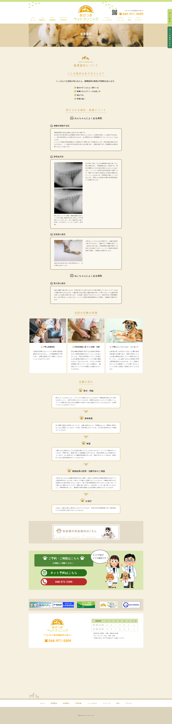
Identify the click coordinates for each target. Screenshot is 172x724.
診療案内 (66, 703)
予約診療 (78, 703)
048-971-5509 (133, 13)
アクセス (128, 703)
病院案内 (54, 703)
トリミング (107, 703)
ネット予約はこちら (63, 572)
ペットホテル (92, 703)
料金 (118, 703)
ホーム (42, 703)
